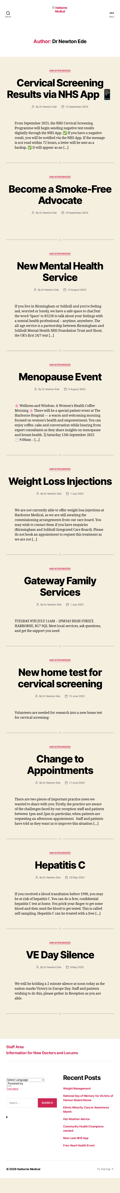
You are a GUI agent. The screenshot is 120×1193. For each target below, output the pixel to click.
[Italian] (19, 1075)
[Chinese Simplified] (34, 1075)
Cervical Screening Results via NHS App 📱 (60, 88)
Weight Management (77, 1088)
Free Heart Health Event (79, 1145)
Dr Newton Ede (48, 106)
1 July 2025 (77, 493)
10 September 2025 (77, 212)
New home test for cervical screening (60, 678)
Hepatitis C (60, 865)
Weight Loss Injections (60, 481)
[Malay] (30, 1075)
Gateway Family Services (60, 586)
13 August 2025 (77, 289)
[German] (15, 1075)
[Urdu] (26, 1075)
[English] (8, 1075)
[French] (11, 1075)
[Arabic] (23, 1075)
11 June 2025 (77, 782)
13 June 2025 (77, 696)
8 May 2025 (77, 967)
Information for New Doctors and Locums (42, 1053)
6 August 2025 (77, 389)
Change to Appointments (60, 764)
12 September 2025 (77, 106)
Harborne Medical (28, 1169)
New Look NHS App (75, 1138)
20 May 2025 (77, 877)
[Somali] (38, 1075)
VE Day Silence (60, 955)
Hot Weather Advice (76, 1119)
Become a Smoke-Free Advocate (60, 194)
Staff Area (15, 1047)
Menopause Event (60, 377)
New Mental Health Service (60, 271)
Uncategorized (60, 70)
